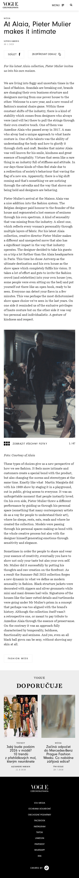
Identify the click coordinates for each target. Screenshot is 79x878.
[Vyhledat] (71, 5)
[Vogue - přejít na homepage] (10, 5)
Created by (36, 868)
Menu (56, 5)
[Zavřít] (75, 874)
